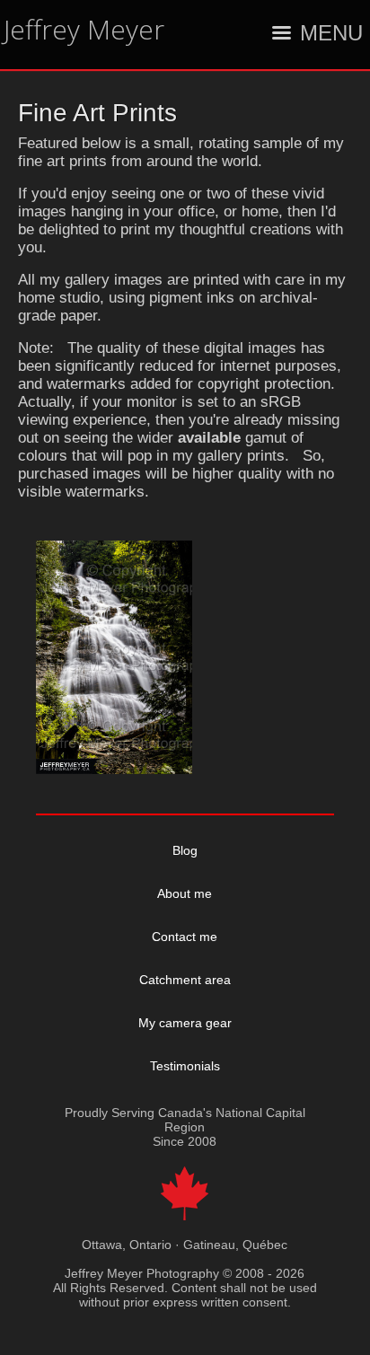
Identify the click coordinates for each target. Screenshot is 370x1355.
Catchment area (185, 979)
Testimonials (185, 1066)
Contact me (184, 936)
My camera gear (185, 1023)
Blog (185, 850)
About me (184, 893)
